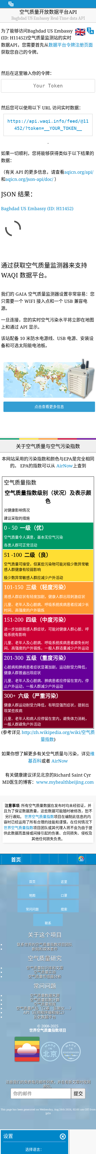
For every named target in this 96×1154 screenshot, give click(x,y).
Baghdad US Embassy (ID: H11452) (37, 208)
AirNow (64, 466)
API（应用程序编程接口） (44, 1012)
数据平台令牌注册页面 (70, 45)
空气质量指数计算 (45, 999)
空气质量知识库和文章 (44, 967)
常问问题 (44, 986)
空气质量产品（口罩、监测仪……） (44, 1008)
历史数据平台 (45, 1016)
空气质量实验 (45, 971)
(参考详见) (48, 610)
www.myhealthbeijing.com (65, 782)
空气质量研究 (45, 958)
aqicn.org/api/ (78, 172)
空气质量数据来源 (45, 995)
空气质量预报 (45, 1003)
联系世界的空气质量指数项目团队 (44, 944)
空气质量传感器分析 (44, 976)
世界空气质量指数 (39, 817)
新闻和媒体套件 (45, 948)
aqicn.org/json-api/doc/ (29, 179)
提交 (78, 1093)
